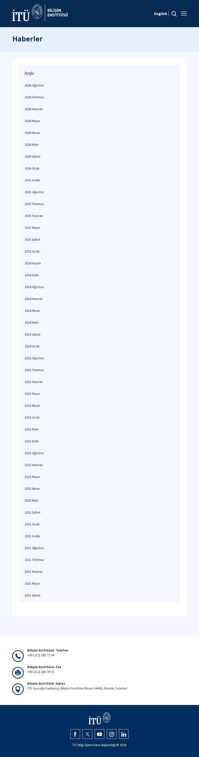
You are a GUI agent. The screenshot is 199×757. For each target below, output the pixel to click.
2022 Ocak (32, 524)
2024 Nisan (32, 310)
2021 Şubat (32, 595)
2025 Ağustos (34, 192)
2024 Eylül (32, 275)
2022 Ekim (32, 429)
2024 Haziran (34, 299)
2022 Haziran (34, 465)
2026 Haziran (34, 109)
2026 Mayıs (32, 121)
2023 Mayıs (32, 393)
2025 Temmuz (34, 204)
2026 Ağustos (34, 85)
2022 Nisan (32, 488)
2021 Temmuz (34, 560)
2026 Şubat (32, 156)
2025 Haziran (34, 216)
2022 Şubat (32, 512)
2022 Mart (32, 500)
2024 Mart (32, 322)
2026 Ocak (32, 168)
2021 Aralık (32, 536)
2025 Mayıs (32, 227)
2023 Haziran (34, 382)
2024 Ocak (32, 346)
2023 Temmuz (34, 370)
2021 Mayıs (32, 583)
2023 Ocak (32, 417)
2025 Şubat (32, 239)
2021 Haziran (34, 571)
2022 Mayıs (32, 476)
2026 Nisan (32, 132)
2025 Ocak (32, 251)
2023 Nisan (32, 405)
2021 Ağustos (34, 548)
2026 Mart (32, 144)
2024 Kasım (33, 263)
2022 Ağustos (34, 453)
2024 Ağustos (34, 287)
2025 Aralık (32, 180)
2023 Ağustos (34, 358)
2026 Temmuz (34, 97)
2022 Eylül (32, 441)
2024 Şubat (32, 334)
